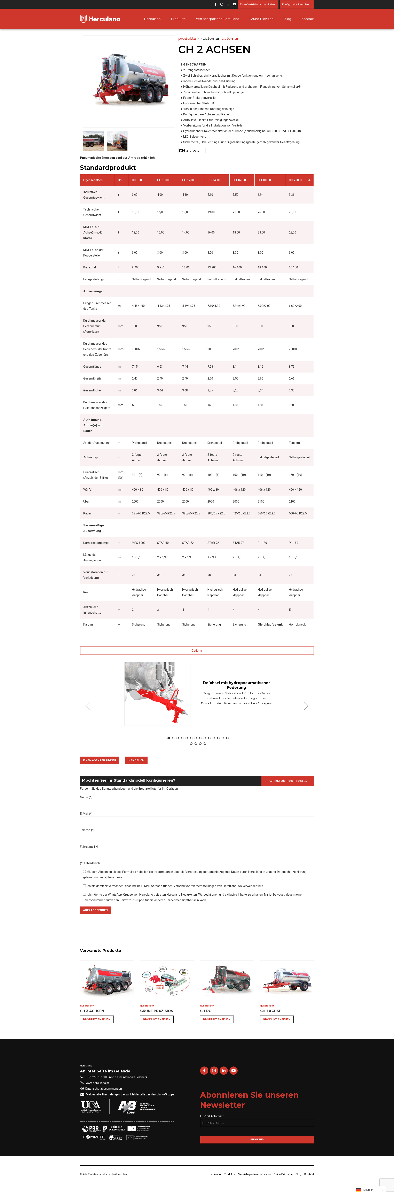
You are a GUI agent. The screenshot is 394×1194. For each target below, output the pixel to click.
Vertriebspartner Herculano (217, 19)
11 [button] (214, 738)
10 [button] (209, 738)
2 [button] (173, 738)
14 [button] (227, 738)
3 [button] (177, 738)
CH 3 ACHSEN (92, 1011)
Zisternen (230, 38)
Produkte (178, 19)
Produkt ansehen (96, 1019)
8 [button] (200, 738)
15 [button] (191, 743)
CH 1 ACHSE (270, 1011)
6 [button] (191, 738)
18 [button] (205, 743)
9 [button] (205, 738)
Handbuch (136, 760)
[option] (197, 694)
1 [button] (168, 738)
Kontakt (307, 19)
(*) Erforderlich (90, 863)
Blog (287, 19)
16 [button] (196, 743)
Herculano (152, 19)
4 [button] (182, 738)
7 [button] (196, 738)
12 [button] (218, 738)
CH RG (205, 1011)
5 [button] (187, 738)
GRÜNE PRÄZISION (156, 1011)
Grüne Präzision (262, 19)
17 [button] (200, 743)
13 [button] (223, 738)
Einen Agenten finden (99, 760)
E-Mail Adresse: (212, 1116)
